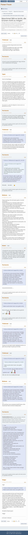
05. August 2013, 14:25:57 (6, 76)
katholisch (18, 345)
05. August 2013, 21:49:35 (6, 267)
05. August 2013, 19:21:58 (6, 131)
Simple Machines (18, 533)
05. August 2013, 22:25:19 (6, 414)
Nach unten (3, 33)
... (18, 33)
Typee (3, 74)
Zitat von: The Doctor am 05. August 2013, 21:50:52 (14, 358)
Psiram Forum (6, 4)
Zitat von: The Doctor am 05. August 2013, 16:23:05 (14, 135)
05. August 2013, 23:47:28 (6, 482)
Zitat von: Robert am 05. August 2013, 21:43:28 (13, 270)
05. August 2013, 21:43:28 (6, 247)
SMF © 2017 (13, 533)
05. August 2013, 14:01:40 (6, 58)
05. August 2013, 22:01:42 (6, 383)
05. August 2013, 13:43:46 (6, 42)
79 (19, 33)
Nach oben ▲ (18, 532)
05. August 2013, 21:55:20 (6, 355)
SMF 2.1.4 (8, 533)
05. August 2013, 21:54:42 (6, 325)
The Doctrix (5, 56)
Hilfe (7, 532)
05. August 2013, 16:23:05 (6, 112)
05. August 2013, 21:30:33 (6, 197)
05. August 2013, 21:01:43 (6, 157)
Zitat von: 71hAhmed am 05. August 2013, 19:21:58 (14, 160)
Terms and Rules (12, 532)
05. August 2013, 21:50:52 (6, 299)
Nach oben (3, 521)
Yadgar (4, 480)
